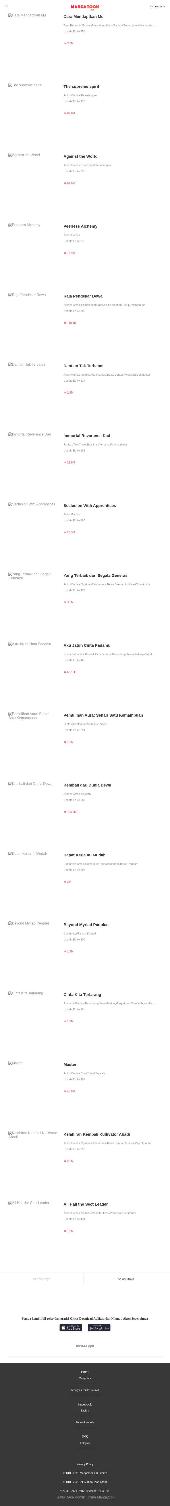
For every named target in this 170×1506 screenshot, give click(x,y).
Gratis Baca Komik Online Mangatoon (85, 1497)
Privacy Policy (85, 1464)
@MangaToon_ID (85, 1427)
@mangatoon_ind (85, 1448)
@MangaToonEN (85, 1415)
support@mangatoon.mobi (85, 1383)
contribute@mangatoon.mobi (85, 1395)
